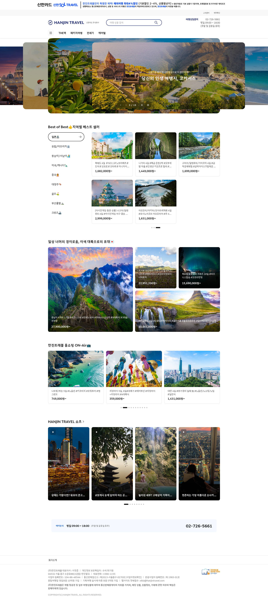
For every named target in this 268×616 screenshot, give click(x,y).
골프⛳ (55, 193)
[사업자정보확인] (134, 577)
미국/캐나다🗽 (60, 165)
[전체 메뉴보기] (51, 33)
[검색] (156, 22)
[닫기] (218, 5)
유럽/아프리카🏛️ (61, 146)
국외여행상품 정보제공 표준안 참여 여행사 (211, 571)
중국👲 (55, 174)
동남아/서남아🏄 (61, 156)
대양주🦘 (57, 184)
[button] (153, 227)
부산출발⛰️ (58, 203)
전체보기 (148, 105)
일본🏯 (55, 137)
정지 (142, 105)
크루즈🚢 (56, 212)
